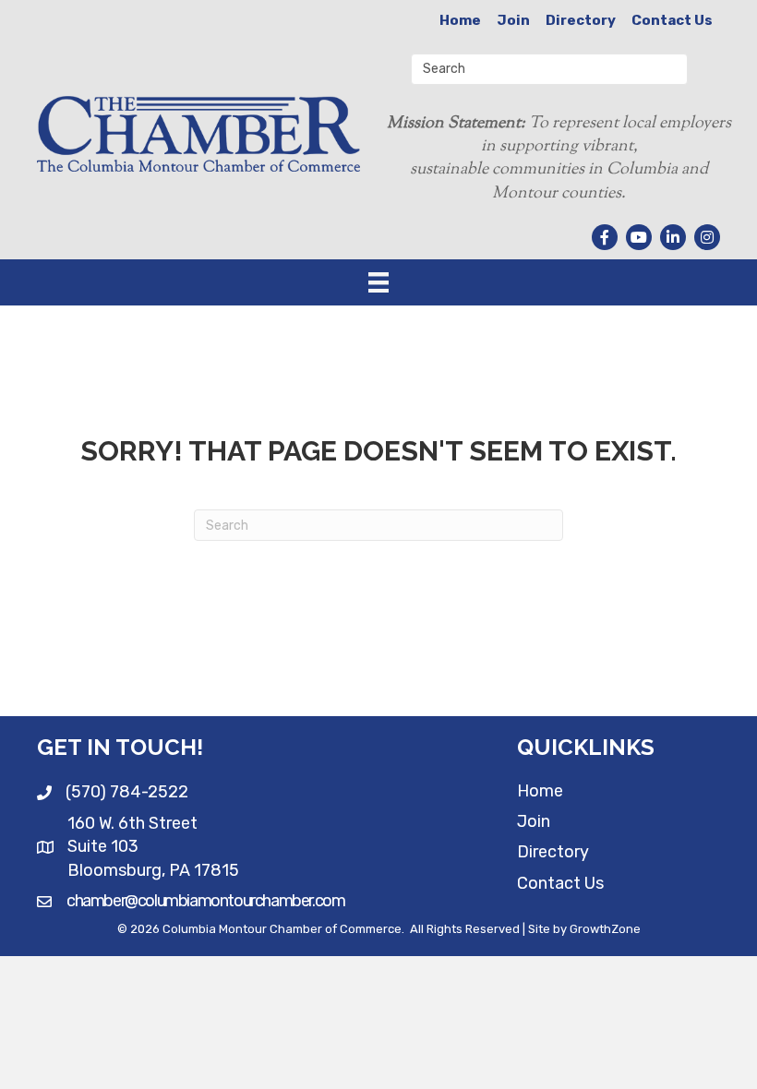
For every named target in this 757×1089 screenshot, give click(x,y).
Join (513, 20)
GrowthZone (605, 929)
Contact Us (672, 20)
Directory (581, 20)
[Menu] (378, 282)
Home (460, 20)
